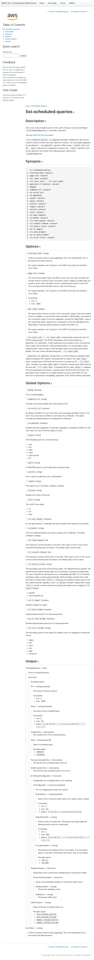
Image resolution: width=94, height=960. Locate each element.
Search (23, 55)
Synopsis (8, 34)
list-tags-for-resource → (80, 11)
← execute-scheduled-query (57, 11)
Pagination (53, 265)
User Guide (52, 3)
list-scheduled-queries (11, 29)
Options (8, 36)
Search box (7, 52)
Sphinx (88, 955)
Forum (62, 3)
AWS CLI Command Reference (18, 3)
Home (42, 3)
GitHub (72, 3)
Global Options (11, 39)
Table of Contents (14, 24)
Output (7, 41)
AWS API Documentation (43, 135)
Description (9, 32)
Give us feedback (9, 75)
